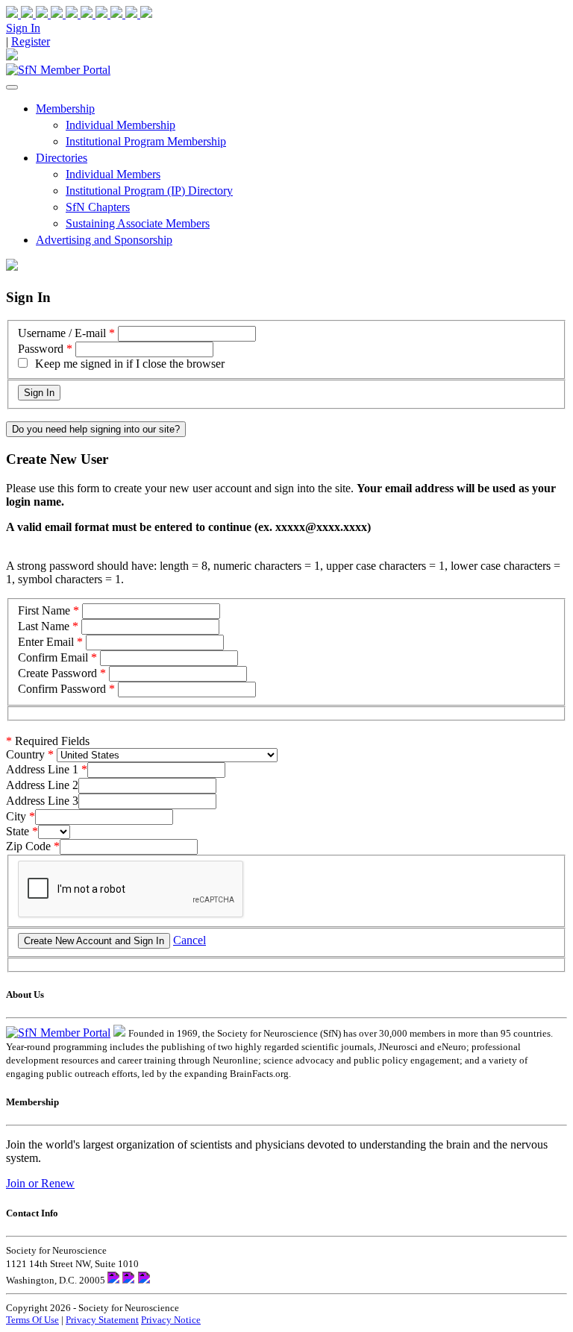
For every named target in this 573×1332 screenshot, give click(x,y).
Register (30, 41)
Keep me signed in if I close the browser (130, 363)
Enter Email (46, 641)
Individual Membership (120, 125)
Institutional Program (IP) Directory (149, 190)
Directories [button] (61, 157)
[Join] (21, 13)
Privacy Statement (102, 1319)
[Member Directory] (12, 56)
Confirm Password (62, 688)
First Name (44, 610)
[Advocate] (81, 13)
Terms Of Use (32, 1319)
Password (40, 348)
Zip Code (28, 846)
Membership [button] (65, 108)
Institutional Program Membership (146, 141)
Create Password (57, 673)
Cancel (189, 940)
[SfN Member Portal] (58, 69)
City (16, 816)
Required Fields (48, 741)
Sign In (23, 28)
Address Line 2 (42, 785)
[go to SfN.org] (119, 1032)
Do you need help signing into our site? (96, 429)
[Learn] (138, 13)
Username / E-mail (62, 333)
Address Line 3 (42, 800)
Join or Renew (40, 1183)
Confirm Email (53, 657)
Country (25, 754)
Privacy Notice (171, 1319)
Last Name (43, 626)
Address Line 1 (42, 769)
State (17, 831)
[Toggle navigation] (12, 87)
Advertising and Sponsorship (104, 239)
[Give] (51, 13)
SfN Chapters (98, 207)
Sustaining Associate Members (138, 223)
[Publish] (110, 13)
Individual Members (113, 174)
